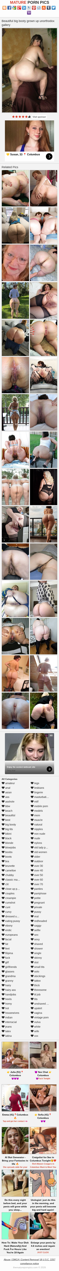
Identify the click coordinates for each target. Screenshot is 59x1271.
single (37, 953)
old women (40, 852)
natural (38, 824)
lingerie (38, 792)
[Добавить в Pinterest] (34, 8)
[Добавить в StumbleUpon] (44, 8)
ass (7, 797)
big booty (10, 824)
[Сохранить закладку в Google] (14, 8)
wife (36, 1031)
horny (8, 1003)
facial (8, 939)
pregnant (39, 902)
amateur (10, 783)
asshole (9, 801)
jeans (8, 1026)
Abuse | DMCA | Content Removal (21, 1259)
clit (7, 884)
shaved (38, 944)
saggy (37, 925)
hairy (8, 985)
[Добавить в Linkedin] (24, 8)
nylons (38, 843)
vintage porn (41, 1017)
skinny (38, 957)
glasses (9, 971)
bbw (7, 806)
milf (36, 801)
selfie (37, 930)
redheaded (40, 921)
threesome (40, 990)
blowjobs (10, 847)
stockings (39, 976)
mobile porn (41, 806)
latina (8, 1035)
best (7, 820)
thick (37, 985)
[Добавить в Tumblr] (49, 8)
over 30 (38, 866)
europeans (11, 934)
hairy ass (10, 990)
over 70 (38, 884)
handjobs (10, 994)
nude (37, 838)
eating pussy (12, 921)
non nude (39, 833)
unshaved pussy (43, 1003)
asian (8, 792)
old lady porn (41, 847)
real (36, 916)
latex (8, 1031)
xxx (36, 1035)
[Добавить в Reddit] (39, 8)
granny (9, 980)
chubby (9, 875)
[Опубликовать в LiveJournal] (29, 8)
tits (36, 999)
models (38, 810)
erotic (8, 930)
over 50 (38, 875)
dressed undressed (16, 916)
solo (36, 971)
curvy (8, 911)
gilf (7, 962)
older (37, 856)
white (37, 1026)
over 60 (38, 879)
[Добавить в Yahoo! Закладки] (29, 13)
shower (38, 948)
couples (9, 893)
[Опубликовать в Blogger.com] (4, 8)
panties (38, 888)
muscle (38, 820)
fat (6, 944)
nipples (38, 829)
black (8, 838)
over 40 (38, 870)
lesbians (39, 787)
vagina (38, 1012)
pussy (37, 911)
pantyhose (40, 893)
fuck (7, 957)
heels (8, 999)
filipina (9, 953)
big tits (9, 829)
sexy (37, 939)
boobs (8, 852)
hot (7, 1008)
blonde (9, 843)
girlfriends (11, 967)
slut (36, 962)
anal (7, 787)
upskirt (38, 1008)
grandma (10, 976)
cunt (7, 907)
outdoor (38, 861)
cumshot (10, 902)
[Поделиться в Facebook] (9, 8)
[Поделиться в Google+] (19, 8)
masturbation (41, 797)
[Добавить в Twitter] (54, 8)
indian (8, 1017)
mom (37, 815)
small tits (39, 967)
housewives (12, 1012)
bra (7, 861)
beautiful (10, 815)
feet (7, 948)
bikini (8, 833)
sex (36, 934)
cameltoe (10, 870)
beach (8, 810)
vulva (37, 1022)
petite (37, 898)
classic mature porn (16, 879)
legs (36, 783)
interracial (11, 1022)
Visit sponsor (39, 116)
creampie (10, 898)
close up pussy (14, 888)
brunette (10, 866)
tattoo (37, 980)
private (38, 907)
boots (8, 856)
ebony (8, 925)
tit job (37, 994)
